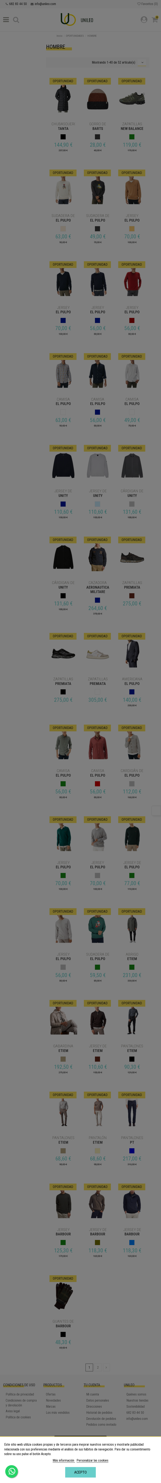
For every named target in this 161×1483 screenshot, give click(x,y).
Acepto (80, 1472)
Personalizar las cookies (92, 1460)
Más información (64, 1460)
